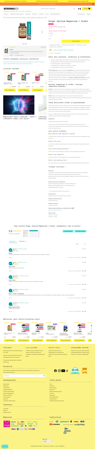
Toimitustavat (6, 387)
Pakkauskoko (50, 33)
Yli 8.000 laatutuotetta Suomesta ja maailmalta (47, 1)
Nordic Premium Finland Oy (55, 210)
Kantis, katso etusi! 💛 (14, 11)
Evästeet (5, 410)
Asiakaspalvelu (6, 11)
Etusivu (4, 17)
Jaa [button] (11, 257)
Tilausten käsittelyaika (8, 391)
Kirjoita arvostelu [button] (81, 231)
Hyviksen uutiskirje (7, 395)
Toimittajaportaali (53, 397)
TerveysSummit (53, 399)
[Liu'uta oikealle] (41, 32)
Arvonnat (51, 393)
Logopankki (52, 395)
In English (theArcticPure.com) (56, 400)
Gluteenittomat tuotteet (9, 62)
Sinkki (36, 62)
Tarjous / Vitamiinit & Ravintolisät (11, 63)
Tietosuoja (5, 408)
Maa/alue (45, 439)
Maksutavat (6, 386)
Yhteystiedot (6, 384)
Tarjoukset (41, 62)
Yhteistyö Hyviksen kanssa (55, 391)
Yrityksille (22, 11)
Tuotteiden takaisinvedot (9, 400)
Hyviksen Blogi (52, 387)
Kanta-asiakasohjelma (8, 393)
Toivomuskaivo (29, 11)
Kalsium (28, 17)
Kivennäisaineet (22, 17)
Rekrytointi (52, 389)
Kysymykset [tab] (21, 241)
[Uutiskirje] (44, 375)
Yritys (50, 384)
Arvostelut (51, 386)
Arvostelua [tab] (12, 241)
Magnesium (31, 62)
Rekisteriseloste (7, 412)
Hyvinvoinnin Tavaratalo (48, 446)
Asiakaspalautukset (7, 389)
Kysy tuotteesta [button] (68, 231)
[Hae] (74, 8)
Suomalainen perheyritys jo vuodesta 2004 (78, 1)
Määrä (49, 38)
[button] (87, 8)
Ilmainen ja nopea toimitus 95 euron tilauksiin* (16, 1)
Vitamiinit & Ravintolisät (12, 17)
